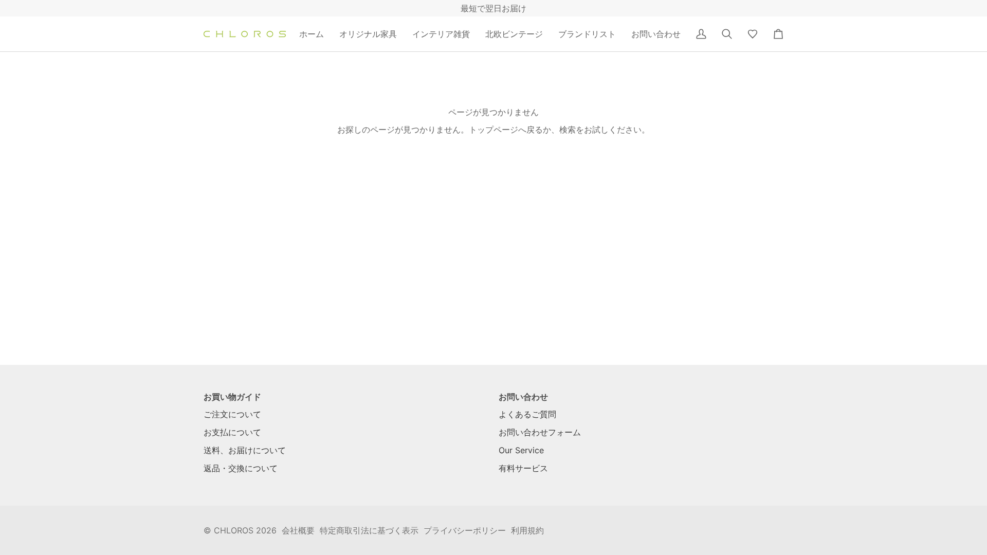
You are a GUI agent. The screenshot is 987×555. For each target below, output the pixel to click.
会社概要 (298, 530)
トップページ (493, 129)
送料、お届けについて (245, 450)
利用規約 (527, 530)
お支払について (232, 432)
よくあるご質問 (527, 414)
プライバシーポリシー (465, 530)
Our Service (521, 450)
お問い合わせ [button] (523, 397)
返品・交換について (241, 468)
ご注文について (232, 414)
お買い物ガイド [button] (232, 397)
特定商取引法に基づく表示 (369, 530)
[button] (368, 33)
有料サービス (523, 468)
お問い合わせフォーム (540, 432)
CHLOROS (233, 530)
